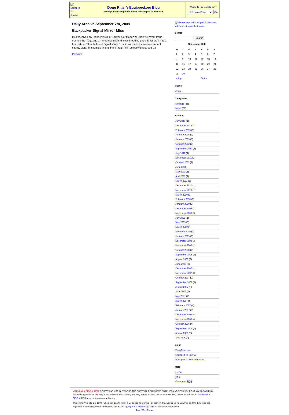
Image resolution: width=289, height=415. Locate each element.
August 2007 (181, 287)
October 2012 (182, 144)
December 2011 (183, 157)
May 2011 (180, 171)
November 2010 (183, 190)
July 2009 (180, 217)
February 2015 (183, 130)
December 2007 (183, 268)
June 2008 (180, 264)
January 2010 (182, 204)
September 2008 (183, 254)
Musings (179, 103)
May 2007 (180, 296)
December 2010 (183, 185)
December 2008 (183, 241)
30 (183, 73)
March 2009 (181, 227)
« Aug (179, 78)
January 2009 (182, 236)
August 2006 (181, 333)
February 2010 (183, 199)
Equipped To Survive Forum (189, 359)
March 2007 (181, 300)
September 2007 (183, 282)
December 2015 (183, 125)
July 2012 (180, 153)
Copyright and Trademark (136, 406)
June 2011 (180, 167)
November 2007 (183, 273)
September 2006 (183, 328)
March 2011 (181, 180)
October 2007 (182, 277)
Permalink (77, 54)
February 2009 (183, 231)
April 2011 (180, 176)
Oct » (204, 78)
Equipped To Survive (186, 355)
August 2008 (181, 259)
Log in (178, 372)
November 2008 (183, 245)
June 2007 (180, 291)
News (178, 108)
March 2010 (181, 194)
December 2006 (183, 314)
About (178, 91)
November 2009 (183, 213)
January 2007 (182, 310)
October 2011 (182, 162)
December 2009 (183, 208)
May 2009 (180, 222)
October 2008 (182, 250)
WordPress (147, 410)
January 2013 (182, 139)
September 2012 (183, 148)
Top (138, 410)
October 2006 (182, 324)
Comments (183, 381)
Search (179, 33)
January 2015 (182, 134)
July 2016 (180, 121)
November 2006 (183, 319)
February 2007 (183, 305)
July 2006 (180, 337)
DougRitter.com (183, 350)
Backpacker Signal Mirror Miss (98, 30)
